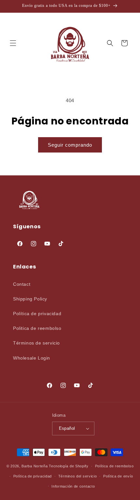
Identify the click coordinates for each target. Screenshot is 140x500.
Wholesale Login (31, 358)
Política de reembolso (114, 466)
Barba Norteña (34, 466)
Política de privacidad (37, 313)
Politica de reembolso (37, 328)
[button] (13, 43)
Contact (21, 284)
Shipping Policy (30, 298)
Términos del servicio (77, 476)
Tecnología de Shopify (69, 466)
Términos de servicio (36, 343)
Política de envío (118, 476)
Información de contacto (73, 486)
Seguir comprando (70, 145)
